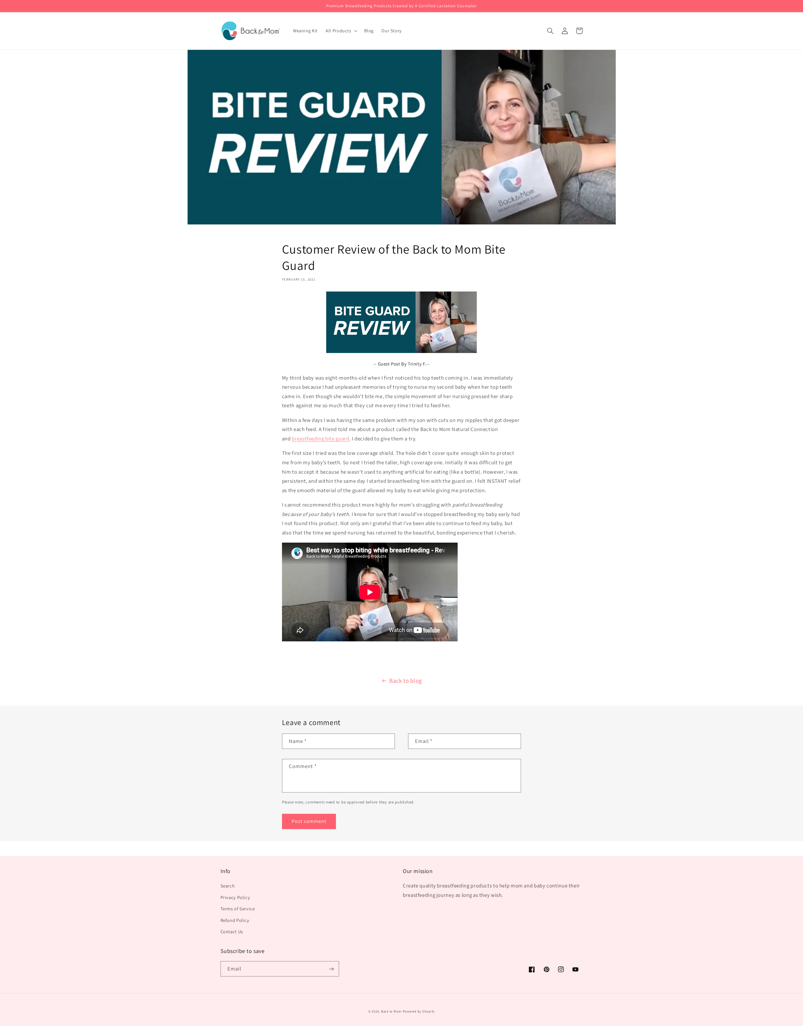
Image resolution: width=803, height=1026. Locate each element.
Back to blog (405, 680)
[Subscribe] (331, 968)
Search (228, 886)
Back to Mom (391, 1011)
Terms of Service (238, 909)
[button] (341, 31)
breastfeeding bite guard (320, 438)
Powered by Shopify (419, 1011)
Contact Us (232, 931)
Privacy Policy (235, 897)
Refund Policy (235, 920)
